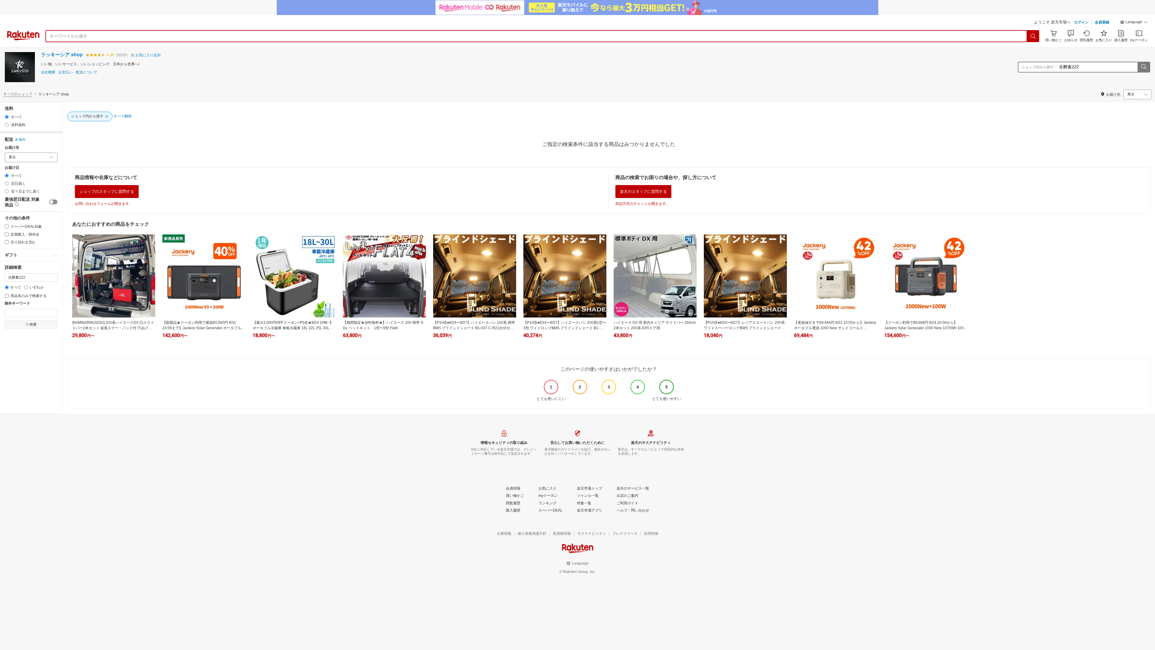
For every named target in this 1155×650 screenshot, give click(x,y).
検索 (33, 324)
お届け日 (12, 168)
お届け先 (12, 148)
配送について (86, 72)
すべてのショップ (17, 94)
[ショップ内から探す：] (1144, 67)
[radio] (7, 117)
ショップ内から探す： (1039, 67)
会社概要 (48, 72)
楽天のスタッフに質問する (643, 191)
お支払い (65, 72)
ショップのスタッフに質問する (106, 191)
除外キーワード (17, 303)
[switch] (53, 202)
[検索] (1033, 36)
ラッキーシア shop (62, 54)
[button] (1134, 23)
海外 (22, 140)
